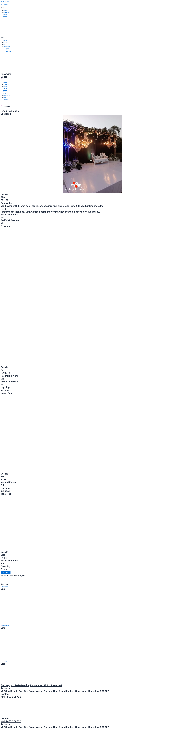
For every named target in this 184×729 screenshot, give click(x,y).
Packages (6, 42)
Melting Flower (5, 4)
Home (5, 10)
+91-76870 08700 (11, 696)
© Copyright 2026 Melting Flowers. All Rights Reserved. (31, 685)
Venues (5, 40)
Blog (4, 44)
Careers (8, 50)
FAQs (7, 48)
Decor (5, 14)
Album (5, 16)
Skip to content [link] (5, 1)
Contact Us (6, 46)
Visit (3, 589)
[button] (92, 7)
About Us (6, 12)
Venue (5, 88)
